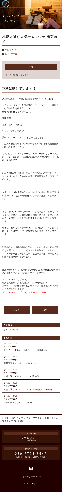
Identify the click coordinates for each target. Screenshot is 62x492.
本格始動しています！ (20, 75)
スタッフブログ (12, 54)
